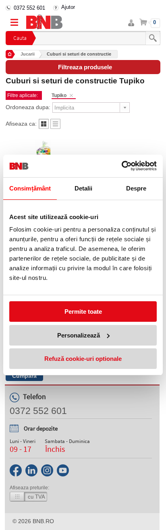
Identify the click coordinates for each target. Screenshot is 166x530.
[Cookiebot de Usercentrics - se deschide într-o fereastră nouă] (121, 166)
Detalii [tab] (84, 188)
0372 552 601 (29, 8)
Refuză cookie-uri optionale (83, 358)
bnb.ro (43, 521)
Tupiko (59, 95)
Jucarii (28, 54)
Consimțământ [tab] (30, 188)
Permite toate (83, 311)
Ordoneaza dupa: (28, 107)
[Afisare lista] (55, 126)
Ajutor (68, 7)
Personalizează (78, 335)
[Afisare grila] (44, 126)
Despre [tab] (136, 188)
